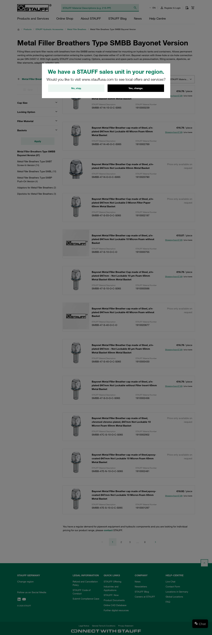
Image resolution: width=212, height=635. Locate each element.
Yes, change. (136, 88)
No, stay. (76, 88)
